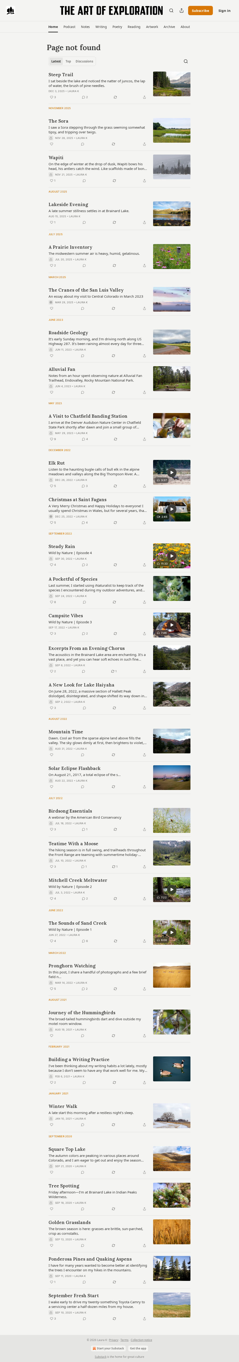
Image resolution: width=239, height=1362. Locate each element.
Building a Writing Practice (79, 1059)
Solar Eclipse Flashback (75, 768)
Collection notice (141, 1340)
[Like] (52, 144)
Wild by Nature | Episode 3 (70, 622)
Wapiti (56, 157)
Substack (100, 1357)
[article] (119, 86)
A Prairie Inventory (70, 247)
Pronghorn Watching (72, 966)
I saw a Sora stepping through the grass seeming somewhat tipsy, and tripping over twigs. (97, 129)
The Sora (58, 121)
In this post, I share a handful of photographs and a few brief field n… (97, 974)
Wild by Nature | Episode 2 (70, 886)
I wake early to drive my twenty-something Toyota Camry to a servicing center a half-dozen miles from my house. (97, 1304)
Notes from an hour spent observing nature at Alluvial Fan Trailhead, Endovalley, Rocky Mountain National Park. (95, 378)
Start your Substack (110, 1348)
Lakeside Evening (68, 204)
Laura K (73, 91)
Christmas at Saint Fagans (77, 499)
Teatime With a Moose (73, 843)
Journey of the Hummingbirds (82, 1012)
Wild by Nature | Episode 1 (70, 929)
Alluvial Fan (62, 369)
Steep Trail (61, 74)
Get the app (138, 1348)
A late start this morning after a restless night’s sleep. (91, 1112)
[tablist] (72, 61)
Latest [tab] (56, 61)
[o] (171, 472)
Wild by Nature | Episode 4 (70, 552)
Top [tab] (68, 61)
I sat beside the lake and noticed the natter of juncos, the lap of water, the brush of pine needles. (97, 83)
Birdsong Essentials (70, 811)
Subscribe (200, 10)
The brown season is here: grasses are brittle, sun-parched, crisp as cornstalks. (96, 1231)
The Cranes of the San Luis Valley (86, 290)
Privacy (113, 1340)
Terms (124, 1340)
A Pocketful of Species (73, 579)
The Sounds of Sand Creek (78, 923)
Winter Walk (63, 1106)
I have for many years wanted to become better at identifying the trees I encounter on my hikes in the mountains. (98, 1267)
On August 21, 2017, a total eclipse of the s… (85, 774)
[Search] (171, 10)
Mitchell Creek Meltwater (78, 880)
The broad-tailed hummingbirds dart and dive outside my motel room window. (95, 1021)
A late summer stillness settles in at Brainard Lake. (89, 210)
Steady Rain (62, 546)
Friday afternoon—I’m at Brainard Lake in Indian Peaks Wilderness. (93, 1194)
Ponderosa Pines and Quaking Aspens (90, 1259)
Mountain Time (66, 731)
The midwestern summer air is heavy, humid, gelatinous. (94, 253)
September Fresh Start (74, 1295)
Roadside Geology (68, 332)
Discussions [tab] (84, 61)
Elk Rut (57, 463)
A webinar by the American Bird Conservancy (85, 817)
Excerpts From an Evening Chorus (87, 648)
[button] (53, 26)
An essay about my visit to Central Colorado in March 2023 (96, 296)
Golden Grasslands (70, 1222)
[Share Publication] (181, 10)
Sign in (224, 10)
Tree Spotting (64, 1186)
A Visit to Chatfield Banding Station (88, 416)
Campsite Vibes (66, 615)
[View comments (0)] (83, 144)
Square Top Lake (67, 1149)
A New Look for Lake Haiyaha (81, 685)
